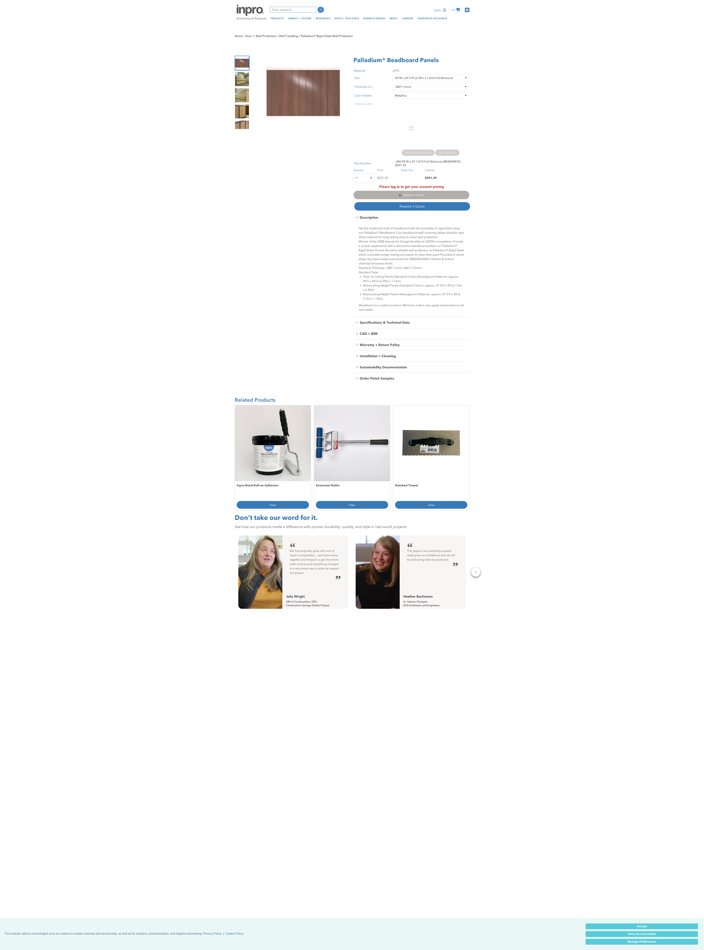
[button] (440, 10)
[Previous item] (261, 92)
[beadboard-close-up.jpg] (242, 63)
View (273, 505)
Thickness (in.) (363, 87)
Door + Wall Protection (260, 36)
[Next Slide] (475, 572)
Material (359, 70)
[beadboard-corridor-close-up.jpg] (242, 95)
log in (395, 187)
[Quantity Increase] (371, 178)
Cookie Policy (234, 933)
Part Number (362, 163)
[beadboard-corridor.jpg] (242, 79)
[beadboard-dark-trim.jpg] (242, 111)
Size (357, 78)
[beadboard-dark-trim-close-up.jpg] (242, 127)
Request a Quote (412, 206)
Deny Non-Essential (642, 934)
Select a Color (413, 195)
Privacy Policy (212, 933)
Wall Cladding (288, 36)
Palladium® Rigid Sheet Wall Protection (327, 36)
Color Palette (363, 95)
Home (239, 36)
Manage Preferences (642, 941)
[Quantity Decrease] (356, 178)
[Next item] (345, 92)
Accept (642, 926)
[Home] (251, 12)
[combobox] (293, 9)
